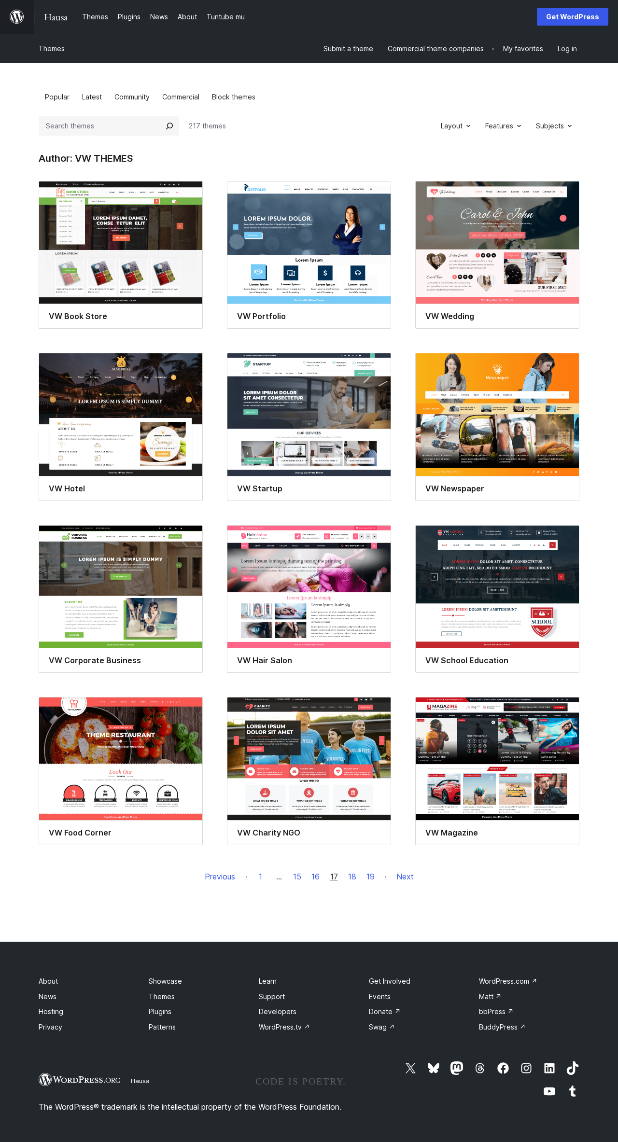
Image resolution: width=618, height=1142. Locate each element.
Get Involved (389, 981)
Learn (268, 981)
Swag (382, 1027)
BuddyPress (502, 1027)
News (47, 996)
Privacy (50, 1027)
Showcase (165, 981)
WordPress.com (508, 981)
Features (499, 126)
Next (405, 876)
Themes (52, 48)
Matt (490, 996)
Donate (385, 1011)
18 (352, 876)
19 (370, 876)
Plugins (160, 1011)
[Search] (169, 126)
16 (315, 876)
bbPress (496, 1011)
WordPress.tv (284, 1027)
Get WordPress (572, 17)
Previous (220, 876)
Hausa (140, 1081)
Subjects (550, 126)
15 (297, 876)
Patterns (162, 1027)
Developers (277, 1011)
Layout (452, 126)
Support (272, 996)
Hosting (51, 1011)
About (48, 981)
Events (380, 996)
